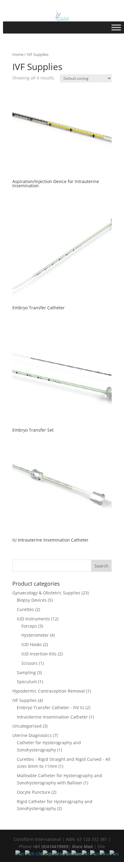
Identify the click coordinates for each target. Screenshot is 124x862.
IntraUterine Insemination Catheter (52, 717)
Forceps (29, 626)
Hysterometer (35, 635)
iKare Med (82, 846)
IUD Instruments (33, 619)
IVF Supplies (24, 700)
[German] (76, 853)
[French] (67, 853)
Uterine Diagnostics (32, 735)
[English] (57, 853)
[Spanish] (114, 853)
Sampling (26, 672)
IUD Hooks (31, 644)
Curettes (25, 609)
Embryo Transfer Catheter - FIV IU (50, 707)
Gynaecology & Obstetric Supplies (46, 593)
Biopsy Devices (32, 600)
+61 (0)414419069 (50, 846)
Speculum (27, 681)
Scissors (29, 663)
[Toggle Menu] (116, 27)
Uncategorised (27, 726)
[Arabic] (20, 853)
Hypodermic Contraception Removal (48, 691)
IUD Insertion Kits (39, 654)
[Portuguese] (95, 853)
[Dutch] (47, 853)
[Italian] (86, 853)
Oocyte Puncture (33, 792)
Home (17, 54)
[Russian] (105, 853)
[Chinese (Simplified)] (34, 853)
